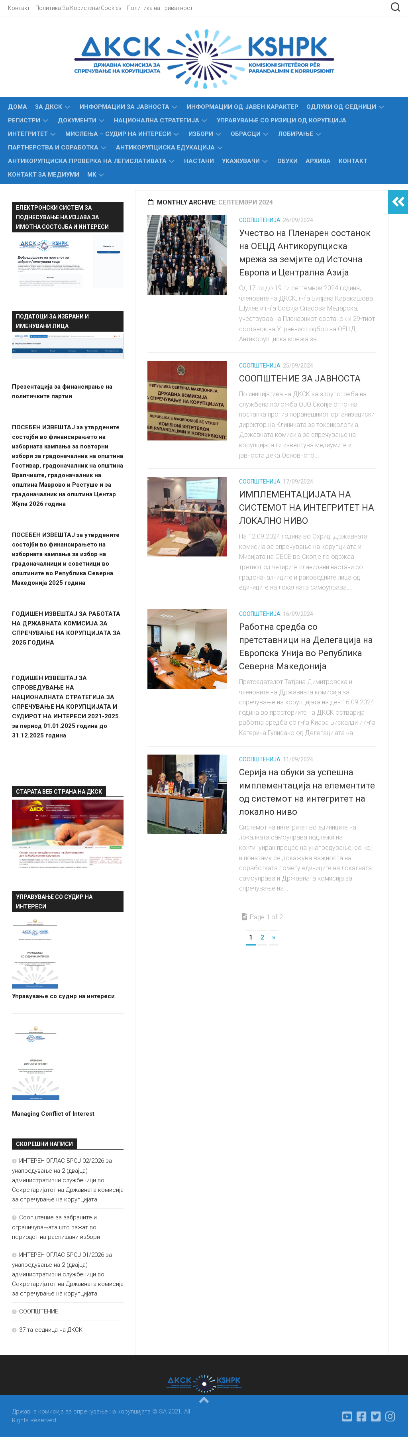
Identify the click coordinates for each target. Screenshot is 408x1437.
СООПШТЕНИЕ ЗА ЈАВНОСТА (300, 378)
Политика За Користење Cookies (78, 8)
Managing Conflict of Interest (53, 1113)
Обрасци (246, 134)
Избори (200, 134)
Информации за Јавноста (124, 106)
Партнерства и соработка (53, 147)
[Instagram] (390, 1416)
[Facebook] (361, 1416)
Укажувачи (241, 161)
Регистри (24, 120)
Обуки (287, 161)
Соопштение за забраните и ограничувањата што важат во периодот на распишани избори (56, 1227)
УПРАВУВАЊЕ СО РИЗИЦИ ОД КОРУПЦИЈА (281, 120)
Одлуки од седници (341, 106)
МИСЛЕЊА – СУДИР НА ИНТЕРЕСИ (118, 134)
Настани (199, 161)
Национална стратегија (156, 120)
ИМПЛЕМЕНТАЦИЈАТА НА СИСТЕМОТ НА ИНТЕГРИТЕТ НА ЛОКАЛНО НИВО (306, 507)
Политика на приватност (160, 8)
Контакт (19, 8)
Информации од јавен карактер (242, 106)
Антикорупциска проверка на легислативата (87, 161)
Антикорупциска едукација (165, 147)
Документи (77, 120)
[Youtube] (347, 1416)
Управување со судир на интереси (63, 996)
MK (91, 174)
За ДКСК (48, 106)
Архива (318, 161)
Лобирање (295, 134)
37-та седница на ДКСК (50, 1329)
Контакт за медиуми (43, 174)
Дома (17, 106)
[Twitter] (376, 1416)
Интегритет (28, 134)
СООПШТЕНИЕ (38, 1311)
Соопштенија (259, 220)
